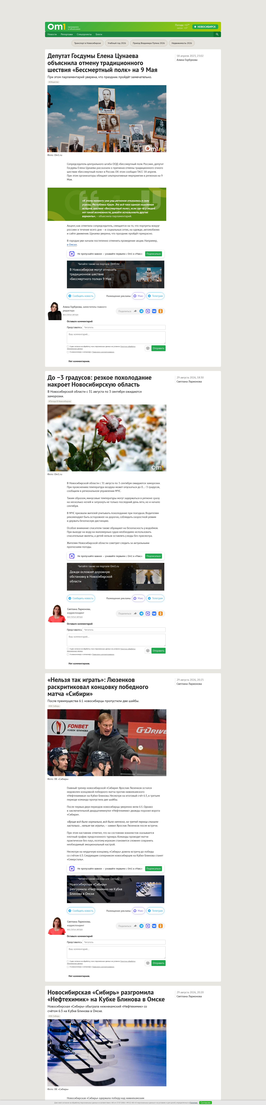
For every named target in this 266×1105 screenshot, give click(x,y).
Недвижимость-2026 (182, 43)
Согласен (205, 1102)
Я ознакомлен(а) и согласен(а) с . (92, 352)
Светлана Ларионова (189, 381)
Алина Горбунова (187, 60)
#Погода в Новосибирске (60, 401)
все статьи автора (70, 314)
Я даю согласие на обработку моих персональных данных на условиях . (101, 347)
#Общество (54, 82)
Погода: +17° (182, 26)
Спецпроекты (84, 34)
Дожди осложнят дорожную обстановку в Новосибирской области (91, 576)
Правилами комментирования (103, 352)
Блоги (99, 34)
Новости (52, 34)
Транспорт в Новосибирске (87, 43)
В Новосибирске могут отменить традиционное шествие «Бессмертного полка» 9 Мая (93, 274)
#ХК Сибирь (54, 706)
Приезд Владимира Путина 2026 (149, 43)
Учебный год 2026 (117, 43)
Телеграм (157, 296)
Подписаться (154, 253)
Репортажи (67, 34)
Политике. (194, 1103)
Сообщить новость (83, 296)
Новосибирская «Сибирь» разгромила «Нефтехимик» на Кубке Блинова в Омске (96, 889)
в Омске (72, 244)
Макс (141, 296)
